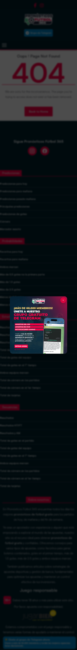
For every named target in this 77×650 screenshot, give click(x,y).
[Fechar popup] (63, 300)
